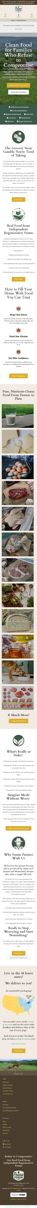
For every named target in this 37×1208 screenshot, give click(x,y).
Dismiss (19, 29)
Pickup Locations (8, 1085)
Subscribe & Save (8, 1091)
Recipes (5, 1124)
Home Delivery (7, 1088)
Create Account (21, 20)
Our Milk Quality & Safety (10, 1111)
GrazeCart (28, 1206)
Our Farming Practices (9, 1108)
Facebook (7, 1144)
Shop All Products (18, 721)
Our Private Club (8, 1094)
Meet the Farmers (18, 92)
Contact (5, 1133)
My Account (6, 1130)
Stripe (18, 1190)
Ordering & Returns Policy (18, 1199)
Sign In (18, 16)
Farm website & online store (13, 1206)
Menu (31, 16)
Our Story (5, 1105)
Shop (5, 16)
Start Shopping (18, 376)
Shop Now (19, 199)
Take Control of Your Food (18, 828)
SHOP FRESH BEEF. (28, 3)
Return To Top (18, 1074)
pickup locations (22, 1038)
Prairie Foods (17, 1188)
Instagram (7, 1147)
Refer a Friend (7, 1127)
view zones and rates (18, 1044)
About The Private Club (18, 958)
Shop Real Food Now (18, 85)
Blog (4, 1121)
